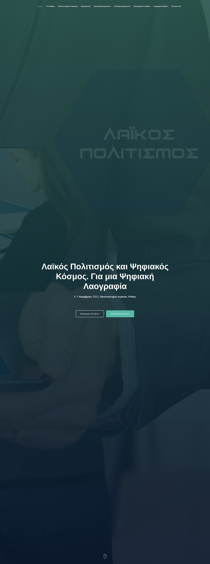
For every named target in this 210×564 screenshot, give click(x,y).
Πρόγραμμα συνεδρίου (142, 6)
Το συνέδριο (50, 6)
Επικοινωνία (176, 6)
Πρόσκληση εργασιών (102, 6)
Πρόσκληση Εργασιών (120, 314)
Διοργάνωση (86, 6)
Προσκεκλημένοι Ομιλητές (68, 6)
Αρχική (40, 6)
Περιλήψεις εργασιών (122, 6)
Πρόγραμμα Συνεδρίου (89, 314)
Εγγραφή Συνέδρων (161, 6)
